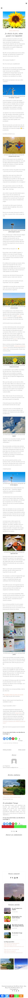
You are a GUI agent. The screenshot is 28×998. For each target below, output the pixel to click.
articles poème (6, 797)
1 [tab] (11, 831)
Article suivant (21, 749)
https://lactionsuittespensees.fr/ (11, 943)
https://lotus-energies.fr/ (10, 951)
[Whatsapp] (16, 737)
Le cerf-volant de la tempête (17, 909)
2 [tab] (13, 831)
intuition (15, 338)
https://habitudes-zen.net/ (10, 945)
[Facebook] (4, 737)
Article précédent (7, 749)
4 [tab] (16, 831)
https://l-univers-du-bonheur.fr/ (11, 949)
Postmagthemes (14, 989)
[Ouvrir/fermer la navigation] (1, 8)
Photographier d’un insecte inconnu (17, 917)
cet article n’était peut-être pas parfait (13, 694)
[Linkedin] (10, 737)
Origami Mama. (18, 713)
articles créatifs (12, 30)
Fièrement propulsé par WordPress (10, 986)
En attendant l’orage (10, 803)
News (17, 30)
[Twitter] (7, 737)
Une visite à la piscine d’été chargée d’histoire (18, 925)
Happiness (7, 766)
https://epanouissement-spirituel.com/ (13, 952)
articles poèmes (13, 797)
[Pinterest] (13, 737)
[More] (21, 995)
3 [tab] (14, 831)
